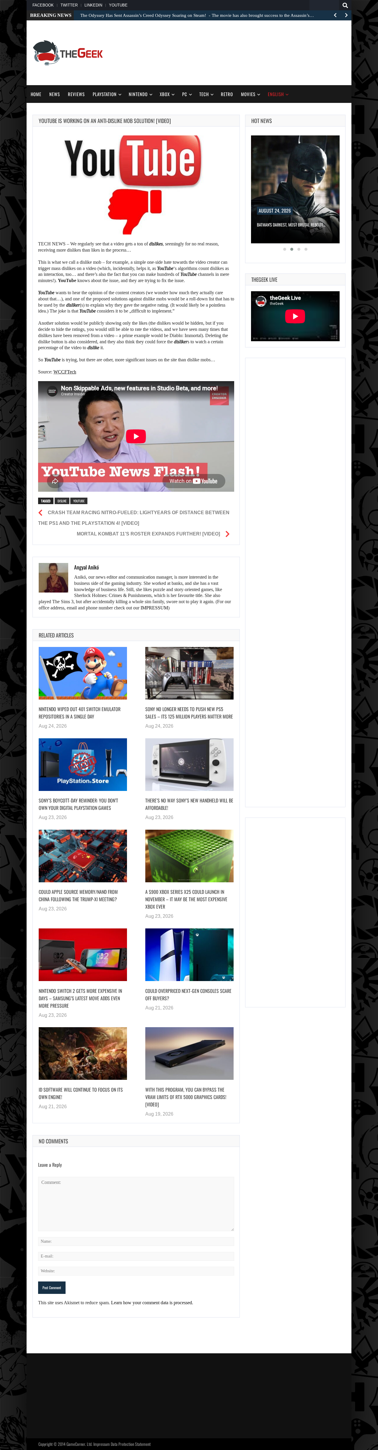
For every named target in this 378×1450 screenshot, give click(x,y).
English (276, 94)
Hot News (261, 120)
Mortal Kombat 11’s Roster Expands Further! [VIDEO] (148, 533)
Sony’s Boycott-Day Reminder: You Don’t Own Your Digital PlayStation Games (78, 804)
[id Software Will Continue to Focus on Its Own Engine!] (83, 1053)
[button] (284, 249)
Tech (204, 94)
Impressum (101, 1444)
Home (36, 94)
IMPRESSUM (154, 607)
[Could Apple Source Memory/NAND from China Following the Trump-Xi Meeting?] (83, 856)
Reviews (76, 94)
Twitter (69, 5)
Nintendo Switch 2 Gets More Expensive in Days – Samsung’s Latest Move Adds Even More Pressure (80, 998)
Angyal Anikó (86, 567)
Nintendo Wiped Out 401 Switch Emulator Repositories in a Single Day (79, 712)
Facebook (43, 5)
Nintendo (138, 94)
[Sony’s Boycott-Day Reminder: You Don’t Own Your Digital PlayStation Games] (83, 764)
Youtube (78, 501)
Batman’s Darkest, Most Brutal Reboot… (291, 224)
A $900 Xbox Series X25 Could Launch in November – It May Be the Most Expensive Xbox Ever (186, 899)
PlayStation (105, 94)
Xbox (165, 94)
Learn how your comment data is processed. (152, 1302)
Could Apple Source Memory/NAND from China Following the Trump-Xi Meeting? (78, 895)
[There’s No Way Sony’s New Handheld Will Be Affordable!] (189, 764)
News (54, 94)
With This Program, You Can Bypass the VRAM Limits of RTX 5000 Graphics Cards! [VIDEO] (185, 1097)
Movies (248, 94)
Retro (227, 94)
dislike (62, 501)
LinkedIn (93, 5)
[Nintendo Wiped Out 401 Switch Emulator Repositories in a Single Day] (83, 673)
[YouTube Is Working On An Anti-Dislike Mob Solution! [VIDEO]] (136, 184)
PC (184, 94)
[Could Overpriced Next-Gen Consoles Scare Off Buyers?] (189, 954)
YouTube (118, 5)
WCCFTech (64, 371)
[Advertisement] (238, 52)
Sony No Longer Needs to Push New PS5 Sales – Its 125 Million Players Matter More (189, 712)
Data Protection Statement (131, 1444)
